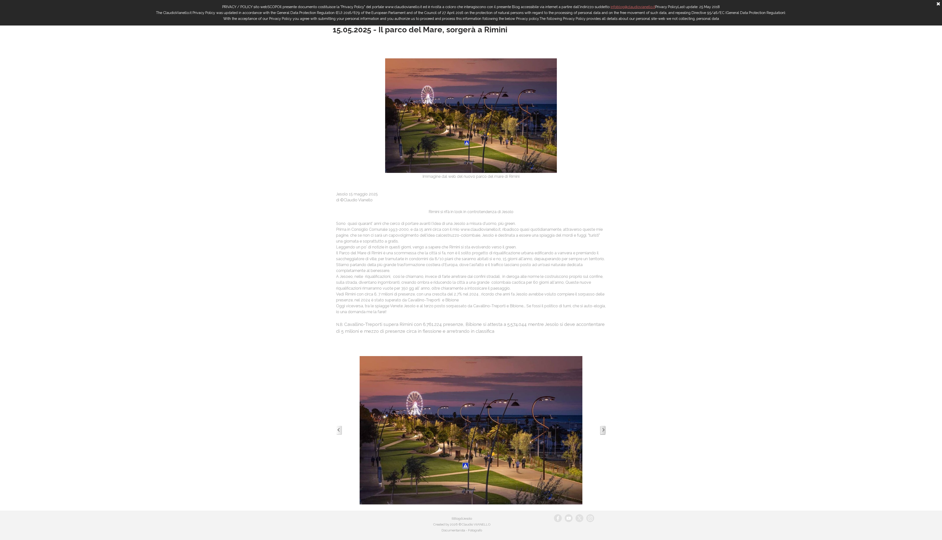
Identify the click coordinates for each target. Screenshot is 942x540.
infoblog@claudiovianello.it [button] (633, 7)
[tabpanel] (471, 193)
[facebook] (558, 518)
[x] (579, 518)
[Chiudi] (938, 4)
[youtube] (569, 518)
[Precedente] (339, 430)
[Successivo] (603, 430)
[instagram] (590, 518)
